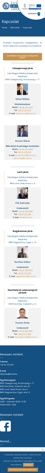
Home (4, 27)
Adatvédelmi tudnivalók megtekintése (23, 470)
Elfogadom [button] (28, 465)
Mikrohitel (15, 27)
